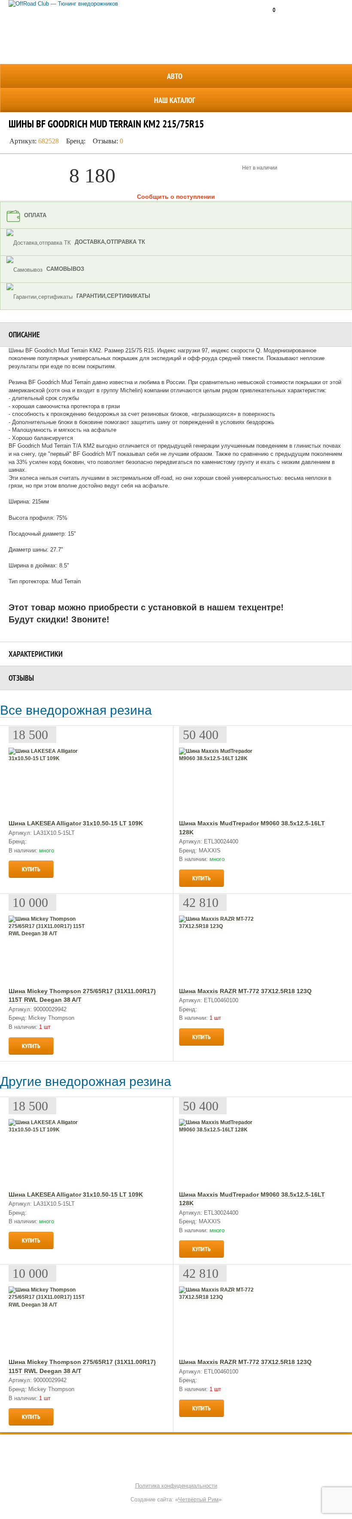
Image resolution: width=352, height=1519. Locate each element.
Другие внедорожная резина (85, 1081)
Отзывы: (108, 141)
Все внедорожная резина (76, 710)
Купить (31, 869)
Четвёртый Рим (198, 1499)
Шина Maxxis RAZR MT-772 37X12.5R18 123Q (245, 991)
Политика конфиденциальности (176, 1486)
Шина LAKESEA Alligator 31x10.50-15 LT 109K (76, 823)
